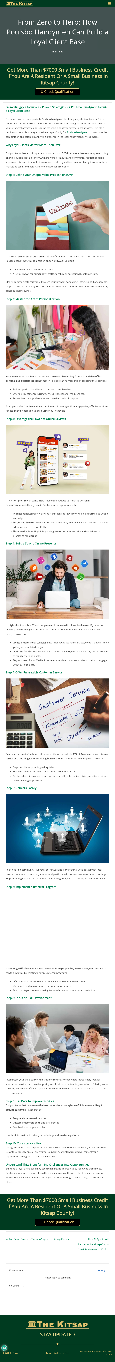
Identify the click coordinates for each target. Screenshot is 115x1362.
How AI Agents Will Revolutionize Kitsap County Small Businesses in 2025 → (93, 1239)
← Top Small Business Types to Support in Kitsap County (37, 1239)
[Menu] (109, 3)
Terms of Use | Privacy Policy (57, 1353)
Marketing (100, 1351)
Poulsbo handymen (77, 132)
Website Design (86, 1351)
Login (103, 1270)
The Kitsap (57, 51)
